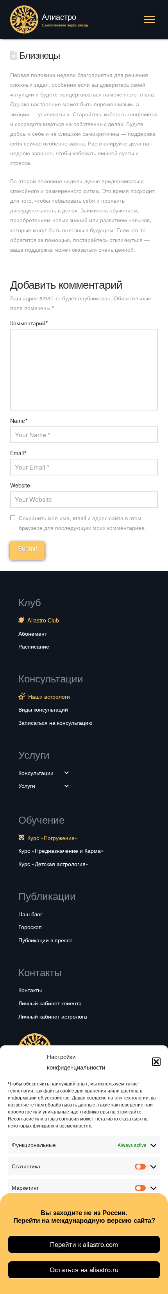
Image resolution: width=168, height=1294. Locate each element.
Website (20, 485)
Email (18, 453)
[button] (156, 1062)
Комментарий (29, 323)
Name (19, 420)
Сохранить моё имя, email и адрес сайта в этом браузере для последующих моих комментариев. (82, 522)
